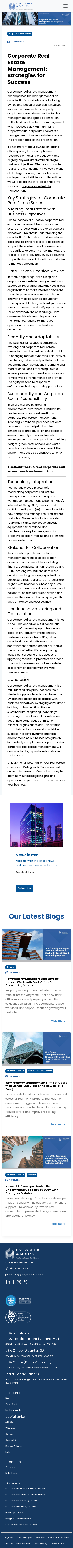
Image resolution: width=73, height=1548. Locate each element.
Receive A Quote (13, 1446)
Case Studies (12, 1404)
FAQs (8, 1452)
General (10, 967)
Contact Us (11, 1440)
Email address (25, 872)
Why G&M (10, 1427)
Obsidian (10, 1467)
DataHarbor (11, 1473)
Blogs (8, 1398)
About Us (10, 1421)
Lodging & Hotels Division (18, 1518)
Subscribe (24, 888)
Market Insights (13, 1410)
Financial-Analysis (15, 1071)
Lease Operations (14, 1512)
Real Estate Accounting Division (21, 1500)
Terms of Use (57, 1543)
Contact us (43, 771)
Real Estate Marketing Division (20, 1506)
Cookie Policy (40, 1543)
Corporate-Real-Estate (20, 34)
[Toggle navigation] (65, 6)
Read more (58, 1021)
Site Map (8, 1543)
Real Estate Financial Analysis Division (25, 1488)
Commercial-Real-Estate (40, 1071)
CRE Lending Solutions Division (21, 1524)
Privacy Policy (23, 1543)
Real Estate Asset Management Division (25, 1494)
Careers (9, 1434)
